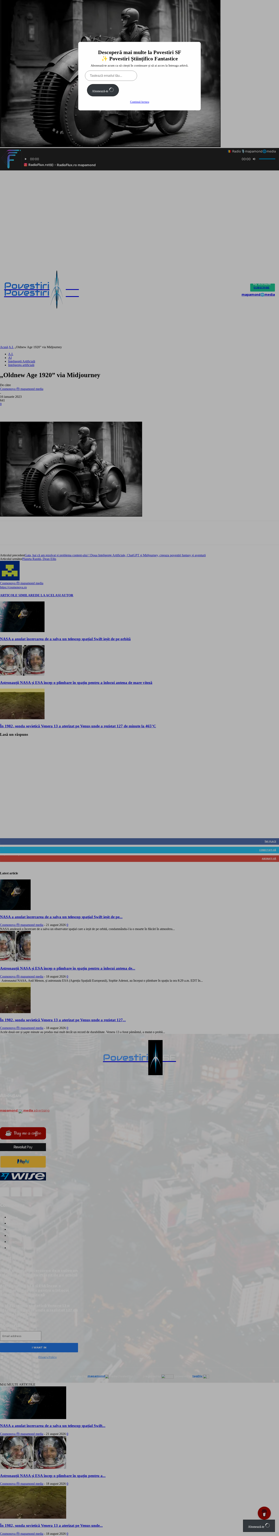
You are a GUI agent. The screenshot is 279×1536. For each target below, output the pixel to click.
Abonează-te (100, 91)
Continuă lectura (139, 101)
